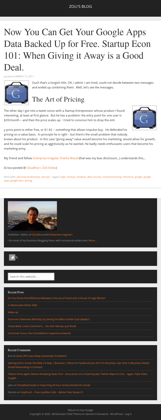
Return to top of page (80, 410)
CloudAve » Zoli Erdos (41, 168)
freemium (128, 176)
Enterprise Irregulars (60, 234)
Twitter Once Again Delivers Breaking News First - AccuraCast (43, 374)
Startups (45, 176)
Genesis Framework (96, 414)
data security (94, 176)
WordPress (116, 414)
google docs (17, 180)
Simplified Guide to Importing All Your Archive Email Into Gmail (53, 385)
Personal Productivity (28, 176)
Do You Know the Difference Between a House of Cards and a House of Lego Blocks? (57, 298)
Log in (128, 414)
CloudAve (81, 176)
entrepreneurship (112, 176)
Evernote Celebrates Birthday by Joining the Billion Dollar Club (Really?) (49, 319)
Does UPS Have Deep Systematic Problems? (41, 356)
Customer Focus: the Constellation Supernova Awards (39, 333)
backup (71, 176)
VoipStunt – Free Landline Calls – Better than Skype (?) (51, 392)
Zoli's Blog (80, 6)
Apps (63, 176)
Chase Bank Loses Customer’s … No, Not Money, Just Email (42, 326)
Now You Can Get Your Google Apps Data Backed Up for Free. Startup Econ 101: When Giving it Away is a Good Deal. (77, 49)
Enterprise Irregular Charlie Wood (55, 158)
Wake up (13, 312)
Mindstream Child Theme (66, 414)
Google (138, 176)
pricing (28, 180)
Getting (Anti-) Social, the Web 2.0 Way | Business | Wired (41, 363)
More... (93, 240)
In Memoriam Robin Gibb (22, 305)
